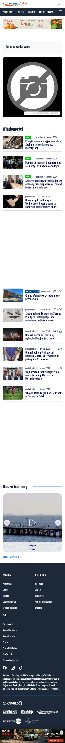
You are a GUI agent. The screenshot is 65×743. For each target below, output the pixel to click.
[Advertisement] (32, 249)
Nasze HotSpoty (9, 630)
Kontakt (37, 589)
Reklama (38, 607)
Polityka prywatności (43, 601)
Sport (21, 11)
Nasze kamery (9, 636)
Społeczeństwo (46, 11)
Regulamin (39, 595)
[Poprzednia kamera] (7, 523)
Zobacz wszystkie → (12, 556)
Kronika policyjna (10, 607)
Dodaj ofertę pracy (11, 660)
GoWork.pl (7, 654)
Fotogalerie (7, 624)
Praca (5, 642)
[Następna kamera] (58, 523)
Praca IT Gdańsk (10, 648)
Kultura (31, 11)
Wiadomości (8, 11)
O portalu (38, 583)
